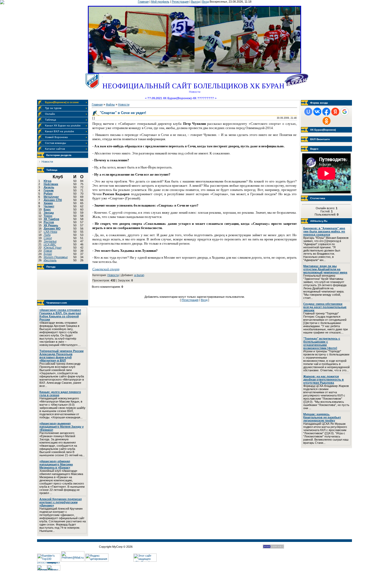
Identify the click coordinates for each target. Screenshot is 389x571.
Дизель (49, 187)
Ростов (49, 222)
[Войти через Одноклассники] (327, 121)
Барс (47, 209)
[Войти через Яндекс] (335, 112)
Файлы (110, 104)
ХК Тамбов (51, 219)
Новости (47, 161)
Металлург (51, 196)
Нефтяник (51, 184)
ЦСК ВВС (50, 244)
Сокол (48, 238)
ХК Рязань (51, 225)
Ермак (48, 250)
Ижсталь (50, 260)
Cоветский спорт (105, 269)
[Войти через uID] (308, 112)
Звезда (49, 212)
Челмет (49, 206)
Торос (48, 215)
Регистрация (180, 1)
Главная (143, 1)
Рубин (48, 193)
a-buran (139, 275)
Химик (48, 203)
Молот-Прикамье (56, 257)
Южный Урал (52, 247)
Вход (205, 1)
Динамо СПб (53, 200)
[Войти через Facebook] (326, 112)
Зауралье (50, 241)
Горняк (49, 190)
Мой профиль (160, 1)
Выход (195, 1)
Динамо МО (52, 228)
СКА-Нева (50, 231)
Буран (48, 253)
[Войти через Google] (344, 111)
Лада (47, 234)
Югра (47, 180)
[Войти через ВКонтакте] (317, 112)
